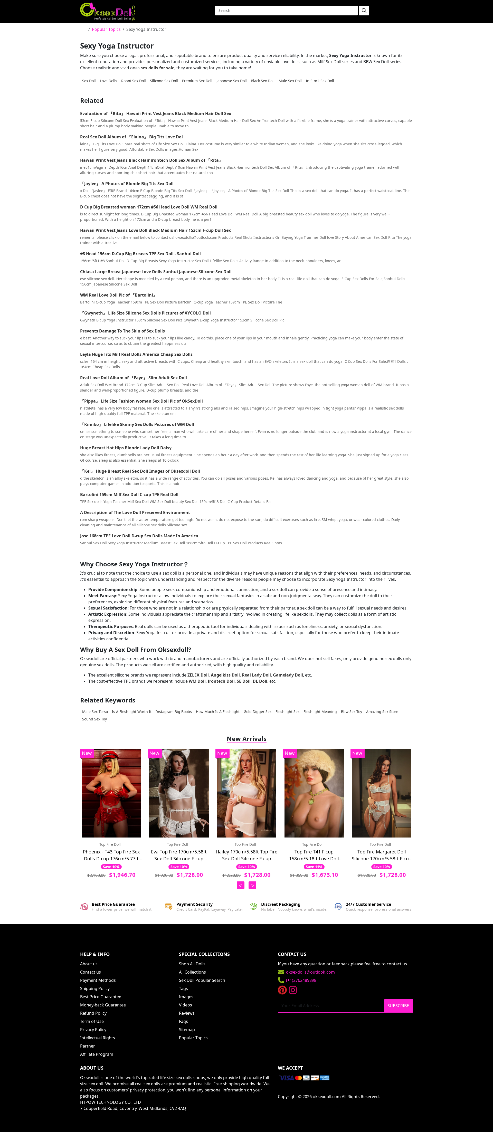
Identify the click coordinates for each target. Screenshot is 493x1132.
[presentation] (240, 885)
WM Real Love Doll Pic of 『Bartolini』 (118, 295)
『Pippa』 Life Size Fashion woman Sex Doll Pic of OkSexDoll (141, 401)
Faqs (183, 1021)
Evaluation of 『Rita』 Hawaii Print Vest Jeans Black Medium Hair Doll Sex (155, 113)
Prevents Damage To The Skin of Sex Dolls (122, 331)
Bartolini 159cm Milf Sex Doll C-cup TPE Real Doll (129, 494)
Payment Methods (98, 980)
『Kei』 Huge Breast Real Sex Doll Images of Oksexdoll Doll (140, 471)
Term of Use (92, 1021)
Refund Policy (93, 1013)
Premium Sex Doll (197, 80)
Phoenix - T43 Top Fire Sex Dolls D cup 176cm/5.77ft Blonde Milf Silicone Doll (111, 855)
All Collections (192, 972)
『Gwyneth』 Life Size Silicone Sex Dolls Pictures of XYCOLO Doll (145, 313)
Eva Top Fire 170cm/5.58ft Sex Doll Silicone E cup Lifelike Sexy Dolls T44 (179, 855)
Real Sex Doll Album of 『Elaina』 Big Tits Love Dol (131, 137)
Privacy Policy (93, 1029)
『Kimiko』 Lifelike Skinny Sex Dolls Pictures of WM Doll (137, 424)
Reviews (187, 1013)
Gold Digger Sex (257, 711)
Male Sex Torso (95, 711)
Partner (87, 1046)
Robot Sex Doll (133, 80)
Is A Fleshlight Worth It (131, 711)
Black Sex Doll (262, 80)
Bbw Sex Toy (351, 711)
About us (89, 964)
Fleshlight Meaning (320, 711)
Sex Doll (89, 80)
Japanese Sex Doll (231, 80)
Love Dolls (108, 80)
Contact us (90, 972)
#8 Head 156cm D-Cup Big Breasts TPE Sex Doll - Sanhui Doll (140, 253)
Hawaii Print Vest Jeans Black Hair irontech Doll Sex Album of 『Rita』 (151, 160)
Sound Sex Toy (94, 719)
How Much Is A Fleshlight (218, 711)
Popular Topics (106, 29)
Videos (185, 1005)
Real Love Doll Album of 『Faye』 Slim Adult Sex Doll (133, 377)
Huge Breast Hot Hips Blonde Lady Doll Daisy (126, 448)
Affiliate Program (96, 1054)
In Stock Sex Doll (320, 80)
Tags (183, 988)
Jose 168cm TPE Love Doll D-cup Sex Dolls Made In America (139, 536)
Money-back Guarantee (103, 1005)
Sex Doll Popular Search (202, 980)
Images (186, 997)
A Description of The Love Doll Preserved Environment (135, 512)
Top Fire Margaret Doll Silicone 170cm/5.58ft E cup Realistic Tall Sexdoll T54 (382, 855)
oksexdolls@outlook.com (310, 972)
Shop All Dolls (192, 964)
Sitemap (187, 1029)
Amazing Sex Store (382, 711)
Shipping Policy (95, 988)
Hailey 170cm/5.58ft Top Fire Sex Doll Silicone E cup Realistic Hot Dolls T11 (246, 855)
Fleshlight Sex (287, 711)
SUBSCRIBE (398, 1006)
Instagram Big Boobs (174, 711)
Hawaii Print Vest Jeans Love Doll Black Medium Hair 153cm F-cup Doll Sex (155, 230)
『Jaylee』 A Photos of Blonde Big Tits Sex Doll (127, 183)
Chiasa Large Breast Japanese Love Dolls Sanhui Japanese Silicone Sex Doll (156, 271)
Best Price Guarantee (100, 997)
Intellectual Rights (97, 1038)
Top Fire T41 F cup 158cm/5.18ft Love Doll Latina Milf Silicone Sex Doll (314, 855)
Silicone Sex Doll (164, 80)
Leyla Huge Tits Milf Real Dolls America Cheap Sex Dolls (136, 354)
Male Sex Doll (290, 80)
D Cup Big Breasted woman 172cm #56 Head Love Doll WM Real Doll (148, 207)
